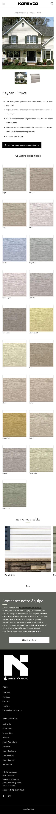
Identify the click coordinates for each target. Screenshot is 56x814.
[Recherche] (52, 3)
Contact (5, 701)
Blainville (6, 724)
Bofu (32, 809)
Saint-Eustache (9, 751)
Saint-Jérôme (8, 755)
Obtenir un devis (29, 640)
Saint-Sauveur (8, 760)
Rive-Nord (6, 746)
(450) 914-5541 (8, 775)
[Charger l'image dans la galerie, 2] (35, 78)
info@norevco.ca (9, 772)
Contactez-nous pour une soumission (22, 145)
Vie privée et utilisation (12, 710)
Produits (6, 692)
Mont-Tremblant (9, 742)
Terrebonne (7, 764)
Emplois (6, 706)
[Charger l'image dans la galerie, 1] (21, 78)
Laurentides (7, 733)
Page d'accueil (20, 13)
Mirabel (5, 737)
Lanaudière (7, 728)
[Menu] (3, 3)
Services (6, 697)
